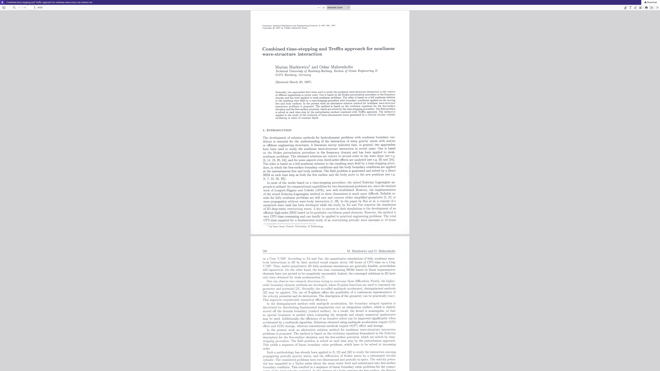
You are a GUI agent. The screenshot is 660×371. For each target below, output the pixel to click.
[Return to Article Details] (2, 2)
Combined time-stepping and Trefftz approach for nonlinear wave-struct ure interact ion (49, 2)
